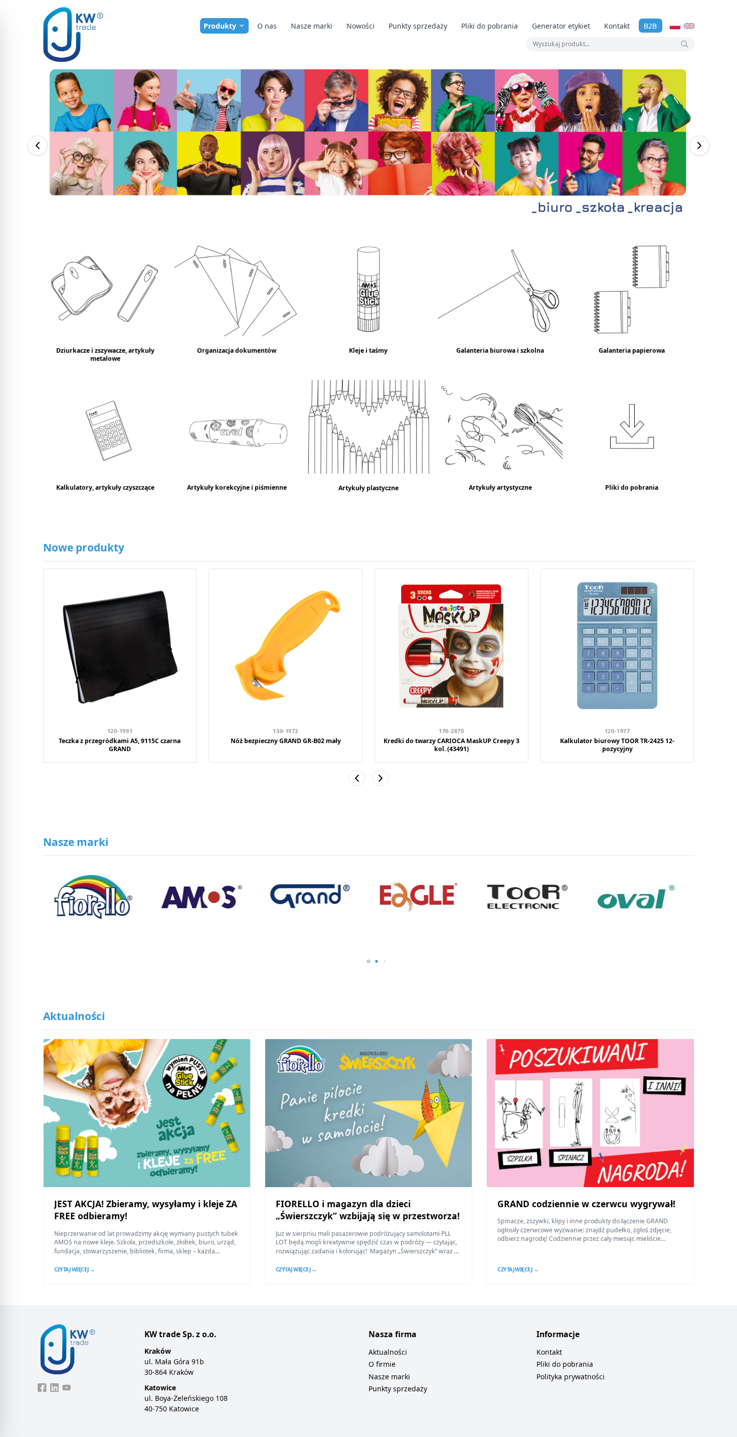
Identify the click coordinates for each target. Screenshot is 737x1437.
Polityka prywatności (570, 1376)
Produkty (220, 26)
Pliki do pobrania (489, 26)
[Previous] (38, 145)
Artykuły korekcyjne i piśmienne (237, 487)
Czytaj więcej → (74, 1269)
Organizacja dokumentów (236, 350)
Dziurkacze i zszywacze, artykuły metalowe (105, 354)
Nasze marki (311, 26)
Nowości (360, 26)
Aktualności (387, 1352)
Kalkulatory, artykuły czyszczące (105, 487)
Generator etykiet (561, 26)
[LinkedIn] (54, 1387)
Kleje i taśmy (368, 350)
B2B (650, 26)
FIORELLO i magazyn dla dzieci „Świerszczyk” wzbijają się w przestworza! (368, 1210)
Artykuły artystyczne (500, 487)
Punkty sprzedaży (418, 26)
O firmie (382, 1364)
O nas (267, 26)
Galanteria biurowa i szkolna (500, 350)
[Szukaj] (684, 44)
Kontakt (617, 26)
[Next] (699, 145)
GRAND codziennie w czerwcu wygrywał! (586, 1204)
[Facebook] (42, 1387)
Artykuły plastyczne (368, 488)
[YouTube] (66, 1387)
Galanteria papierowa (632, 350)
